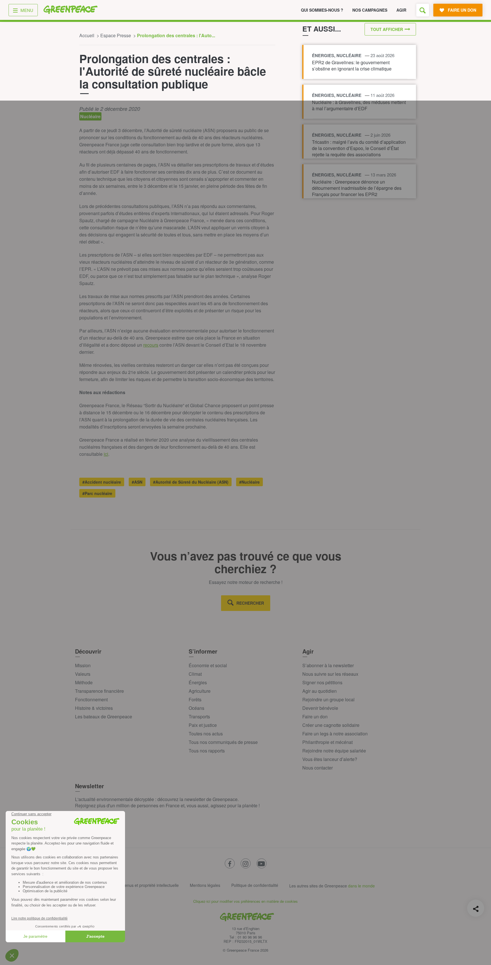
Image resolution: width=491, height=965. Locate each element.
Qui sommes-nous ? (322, 10)
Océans (196, 708)
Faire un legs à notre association (335, 733)
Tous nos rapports (207, 750)
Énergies (198, 682)
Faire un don (315, 716)
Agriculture (200, 691)
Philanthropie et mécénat (327, 742)
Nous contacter (317, 767)
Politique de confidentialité (254, 885)
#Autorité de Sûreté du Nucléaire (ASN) (190, 482)
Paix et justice (203, 725)
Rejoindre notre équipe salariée (334, 750)
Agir (401, 10)
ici (106, 454)
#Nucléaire (249, 482)
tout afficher (387, 29)
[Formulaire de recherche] (422, 10)
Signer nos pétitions (322, 682)
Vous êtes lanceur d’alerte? (329, 759)
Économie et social (208, 665)
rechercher (250, 603)
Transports (199, 716)
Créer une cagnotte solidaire (330, 725)
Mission (83, 665)
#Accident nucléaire (101, 482)
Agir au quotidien (319, 691)
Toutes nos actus (206, 733)
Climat (195, 674)
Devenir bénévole (320, 708)
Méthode (84, 682)
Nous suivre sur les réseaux (330, 674)
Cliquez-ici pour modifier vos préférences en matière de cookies (245, 901)
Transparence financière (99, 691)
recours (150, 345)
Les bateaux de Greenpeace (103, 716)
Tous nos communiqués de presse (223, 742)
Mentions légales (205, 885)
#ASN (137, 482)
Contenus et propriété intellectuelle (147, 885)
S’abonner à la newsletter (328, 665)
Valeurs (82, 674)
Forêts (195, 699)
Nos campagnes (369, 10)
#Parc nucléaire (97, 493)
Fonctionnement (91, 699)
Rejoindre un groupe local (328, 699)
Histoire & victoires (94, 708)
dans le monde (361, 886)
